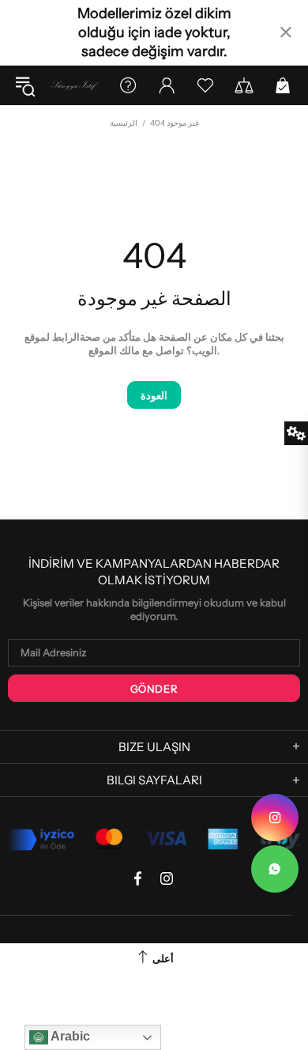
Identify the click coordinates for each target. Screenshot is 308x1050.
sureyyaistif (75, 85)
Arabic (69, 1036)
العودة (154, 395)
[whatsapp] (275, 869)
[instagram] (275, 817)
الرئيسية (123, 123)
